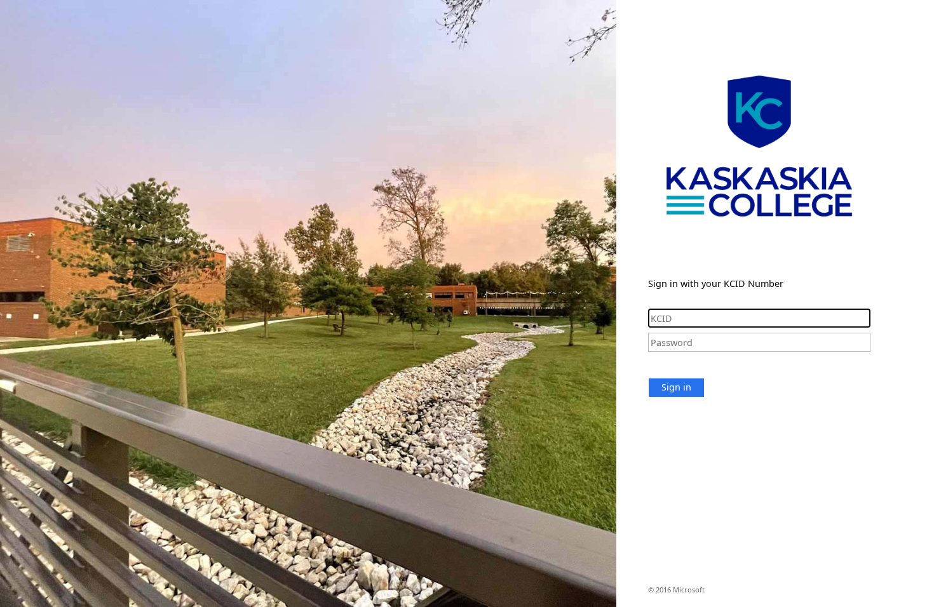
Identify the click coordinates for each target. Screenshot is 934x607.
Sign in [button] (676, 387)
